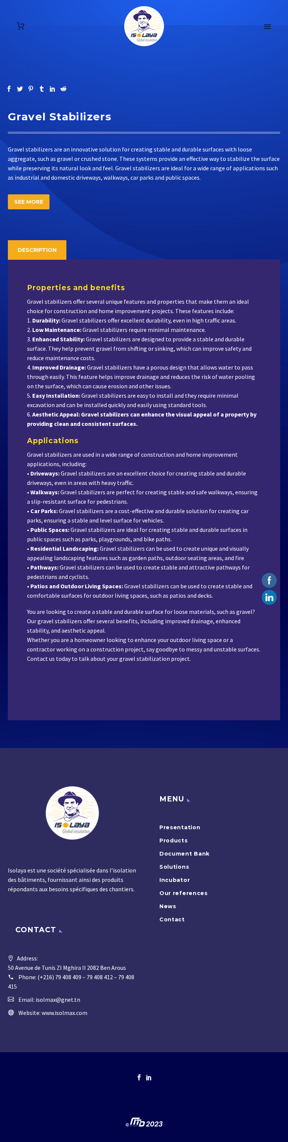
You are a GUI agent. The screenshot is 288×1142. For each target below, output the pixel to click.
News (167, 906)
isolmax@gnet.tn (58, 999)
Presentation (179, 827)
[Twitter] (20, 89)
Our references (183, 893)
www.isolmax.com (64, 1012)
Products (173, 840)
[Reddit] (63, 89)
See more (28, 201)
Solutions (174, 866)
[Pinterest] (31, 89)
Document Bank (184, 853)
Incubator (174, 880)
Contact (172, 919)
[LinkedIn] (53, 89)
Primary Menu (267, 26)
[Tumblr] (42, 89)
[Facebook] (9, 89)
